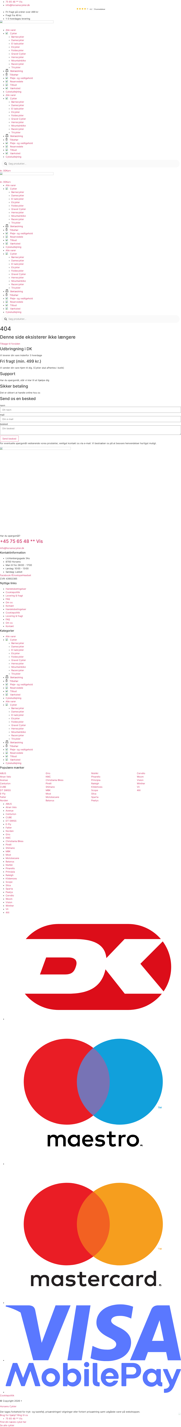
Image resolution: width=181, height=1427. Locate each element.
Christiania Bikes (54, 780)
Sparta (94, 797)
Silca (93, 793)
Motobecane (52, 797)
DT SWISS (5, 790)
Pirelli (48, 783)
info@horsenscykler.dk (12, 548)
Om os (9, 602)
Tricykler (16, 67)
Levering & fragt (14, 595)
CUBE (3, 786)
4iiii (139, 790)
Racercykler (17, 64)
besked (4, 424)
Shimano (50, 786)
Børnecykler (17, 36)
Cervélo (141, 773)
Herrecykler (17, 57)
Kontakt (10, 605)
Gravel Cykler (18, 53)
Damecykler (17, 40)
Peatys (94, 800)
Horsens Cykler (8, 1406)
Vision (140, 780)
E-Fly (3, 793)
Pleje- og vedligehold (21, 78)
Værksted (14, 88)
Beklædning (16, 71)
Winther (141, 783)
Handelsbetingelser (16, 588)
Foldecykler (17, 50)
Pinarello (95, 776)
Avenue (4, 780)
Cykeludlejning (13, 91)
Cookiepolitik (13, 592)
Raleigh (95, 783)
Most (48, 793)
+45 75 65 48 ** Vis (21, 541)
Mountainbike (18, 60)
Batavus (50, 800)
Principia (95, 780)
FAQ (8, 599)
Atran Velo (5, 776)
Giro (48, 773)
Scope (94, 790)
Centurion (5, 783)
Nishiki (94, 773)
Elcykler (15, 47)
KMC (48, 776)
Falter (3, 797)
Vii (138, 786)
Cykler (13, 33)
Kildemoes (96, 786)
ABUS (3, 773)
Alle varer (11, 30)
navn (2, 405)
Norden (4, 800)
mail (2, 415)
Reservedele (16, 81)
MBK (48, 790)
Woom (140, 776)
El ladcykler (17, 43)
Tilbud (13, 84)
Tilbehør (13, 74)
